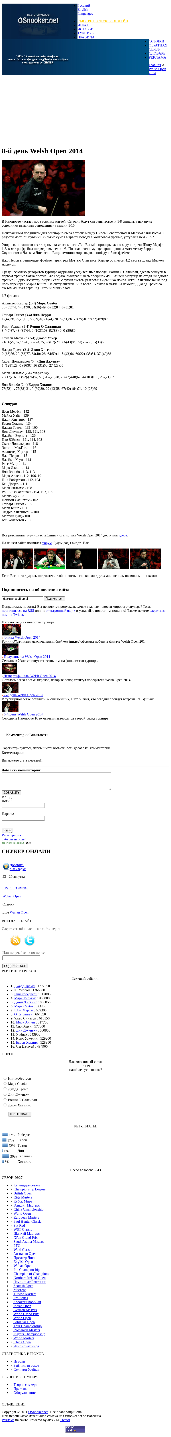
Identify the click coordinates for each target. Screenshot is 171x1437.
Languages (85, 13)
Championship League (29, 1189)
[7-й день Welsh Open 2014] (10, 692)
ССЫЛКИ (156, 41)
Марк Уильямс (25, 998)
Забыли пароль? (14, 839)
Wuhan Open (11, 896)
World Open (22, 1213)
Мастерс (19, 1290)
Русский (83, 5)
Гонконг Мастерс (26, 1205)
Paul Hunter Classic (27, 1221)
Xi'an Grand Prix (25, 1237)
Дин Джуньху (26, 1030)
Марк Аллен (25, 1022)
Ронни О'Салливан (22, 1100)
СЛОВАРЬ (157, 53)
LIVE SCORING (15, 888)
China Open (22, 1342)
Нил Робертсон (25, 994)
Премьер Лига (24, 1258)
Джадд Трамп (24, 986)
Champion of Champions (31, 1274)
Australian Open (25, 1254)
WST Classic (22, 1229)
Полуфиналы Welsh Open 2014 (26, 656)
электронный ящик (60, 610)
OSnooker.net (38, 1412)
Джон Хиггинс (25, 1002)
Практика (20, 1389)
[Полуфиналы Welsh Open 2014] (10, 653)
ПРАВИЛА (86, 37)
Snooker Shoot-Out (27, 1302)
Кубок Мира (22, 1201)
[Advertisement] (85, 111)
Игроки (19, 1361)
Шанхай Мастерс (26, 1233)
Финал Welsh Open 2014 (21, 637)
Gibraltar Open (24, 1322)
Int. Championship (26, 1270)
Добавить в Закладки (18, 867)
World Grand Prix (26, 1314)
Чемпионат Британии (29, 1282)
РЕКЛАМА (157, 57)
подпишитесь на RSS (18, 610)
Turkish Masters (24, 1294)
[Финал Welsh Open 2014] (11, 634)
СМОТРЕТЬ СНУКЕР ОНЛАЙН (102, 21)
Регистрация (11, 835)
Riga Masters (22, 1197)
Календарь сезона (26, 1185)
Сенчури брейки (26, 1369)
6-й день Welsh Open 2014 (23, 714)
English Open (23, 1262)
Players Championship (29, 1334)
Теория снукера (25, 1384)
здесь (123, 535)
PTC (16, 1245)
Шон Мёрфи (23, 1010)
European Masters (26, 1217)
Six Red (19, 1225)
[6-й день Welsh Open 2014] (10, 711)
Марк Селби (23, 1006)
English (82, 9)
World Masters (23, 1338)
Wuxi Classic (22, 1249)
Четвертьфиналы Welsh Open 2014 (29, 676)
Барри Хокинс (27, 1042)
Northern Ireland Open (29, 1278)
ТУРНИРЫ (86, 33)
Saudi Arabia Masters (28, 1241)
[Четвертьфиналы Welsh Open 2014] (9, 673)
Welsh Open (22, 1318)
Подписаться (54, 598)
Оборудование (24, 1393)
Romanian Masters (26, 1330)
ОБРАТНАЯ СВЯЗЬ (158, 47)
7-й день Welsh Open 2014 (23, 695)
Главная (155, 65)
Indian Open (22, 1306)
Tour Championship (27, 1326)
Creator (65, 1420)
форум (47, 543)
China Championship (28, 1209)
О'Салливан (23, 1014)
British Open (22, 1193)
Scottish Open (23, 1286)
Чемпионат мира (26, 1346)
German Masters (25, 1310)
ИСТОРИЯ (86, 29)
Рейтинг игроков (26, 1365)
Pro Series (20, 1298)
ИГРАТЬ (83, 25)
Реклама (8, 1420)
